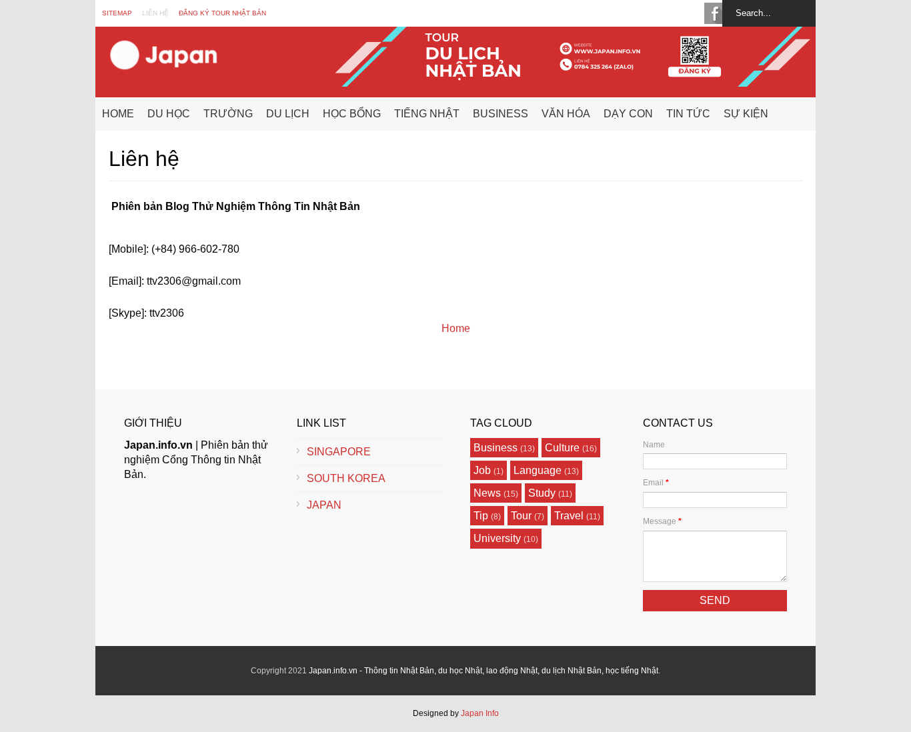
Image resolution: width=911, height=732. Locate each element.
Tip (481, 515)
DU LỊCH (287, 113)
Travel (569, 515)
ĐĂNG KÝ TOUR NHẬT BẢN (222, 13)
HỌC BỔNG (352, 113)
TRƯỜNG (228, 113)
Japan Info (480, 713)
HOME (118, 113)
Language (538, 470)
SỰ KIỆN (746, 113)
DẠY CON (628, 113)
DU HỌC (168, 113)
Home (455, 328)
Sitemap (117, 13)
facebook (715, 13)
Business (496, 447)
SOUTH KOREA (346, 478)
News (487, 493)
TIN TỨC (688, 113)
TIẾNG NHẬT (427, 113)
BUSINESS (500, 113)
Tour (521, 515)
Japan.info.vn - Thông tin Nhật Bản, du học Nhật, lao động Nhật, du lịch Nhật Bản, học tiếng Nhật (483, 670)
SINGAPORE (339, 451)
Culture (562, 447)
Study (542, 493)
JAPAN (324, 505)
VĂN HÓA (566, 113)
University (497, 538)
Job (482, 470)
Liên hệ (155, 13)
